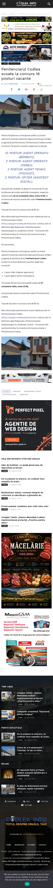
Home (8, 845)
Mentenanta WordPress (33, 855)
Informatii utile (14, 63)
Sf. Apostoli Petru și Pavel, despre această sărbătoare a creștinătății (32, 773)
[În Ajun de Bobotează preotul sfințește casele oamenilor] (8, 789)
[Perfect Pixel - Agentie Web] (26, 450)
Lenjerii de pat (43, 864)
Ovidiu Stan (13, 84)
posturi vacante (9, 394)
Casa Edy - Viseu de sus (41, 861)
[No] (49, 879)
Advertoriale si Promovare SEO (32, 858)
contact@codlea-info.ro (33, 834)
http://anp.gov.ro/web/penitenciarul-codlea (22, 223)
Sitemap (31, 845)
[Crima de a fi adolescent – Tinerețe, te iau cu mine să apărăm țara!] (8, 751)
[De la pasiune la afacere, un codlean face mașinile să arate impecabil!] (8, 737)
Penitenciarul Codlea (32, 391)
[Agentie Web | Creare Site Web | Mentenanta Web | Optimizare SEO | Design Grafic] (26, 384)
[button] (49, 4)
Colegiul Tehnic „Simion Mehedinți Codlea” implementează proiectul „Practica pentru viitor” (23, 520)
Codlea (4, 63)
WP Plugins (12, 861)
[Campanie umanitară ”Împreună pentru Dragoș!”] (8, 715)
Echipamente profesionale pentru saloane (20, 864)
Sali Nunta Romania (24, 861)
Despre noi (19, 845)
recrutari (24, 394)
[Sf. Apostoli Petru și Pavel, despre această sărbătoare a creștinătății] (8, 773)
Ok (27, 884)
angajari (16, 391)
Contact (43, 845)
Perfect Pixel (18, 855)
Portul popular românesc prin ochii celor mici (24, 506)
